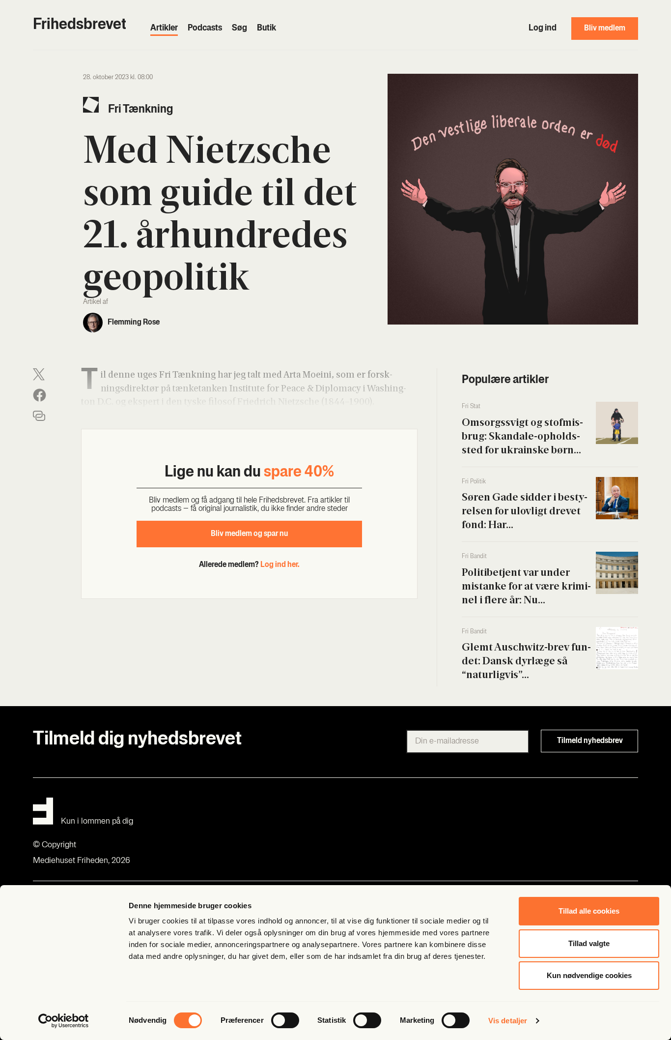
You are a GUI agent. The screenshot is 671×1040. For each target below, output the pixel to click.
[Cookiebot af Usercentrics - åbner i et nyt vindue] (64, 1020)
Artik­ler (164, 28)
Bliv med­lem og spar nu (249, 534)
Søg (239, 28)
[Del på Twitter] (39, 374)
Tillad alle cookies (589, 911)
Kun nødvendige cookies (589, 975)
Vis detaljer (507, 1020)
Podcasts (205, 28)
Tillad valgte (589, 943)
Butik (266, 28)
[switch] (285, 1020)
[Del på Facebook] (39, 395)
